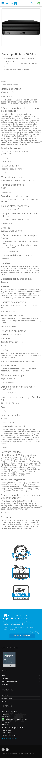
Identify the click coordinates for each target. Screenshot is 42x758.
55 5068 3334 (5, 724)
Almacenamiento (7, 698)
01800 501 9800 (6, 732)
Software (4, 701)
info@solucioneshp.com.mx (10, 738)
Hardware (5, 679)
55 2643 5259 (5, 714)
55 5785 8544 (5, 716)
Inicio (3, 676)
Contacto (5, 685)
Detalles (3, 81)
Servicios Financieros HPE (9, 682)
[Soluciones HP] (11, 3)
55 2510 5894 (5, 723)
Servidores (5, 695)
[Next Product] (38, 54)
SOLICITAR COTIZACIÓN (22, 636)
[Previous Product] (35, 54)
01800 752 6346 (6, 730)
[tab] (21, 81)
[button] (19, 48)
